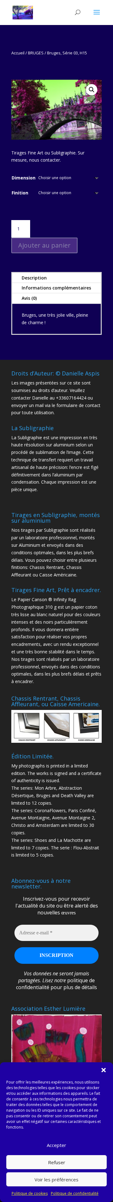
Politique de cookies (30, 1193)
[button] (103, 1070)
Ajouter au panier (44, 245)
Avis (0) (29, 298)
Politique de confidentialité (75, 1193)
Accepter (56, 1145)
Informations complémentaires (56, 288)
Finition (20, 193)
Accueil (17, 53)
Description (34, 278)
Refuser (56, 1162)
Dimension (23, 178)
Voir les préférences (56, 1179)
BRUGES (36, 53)
